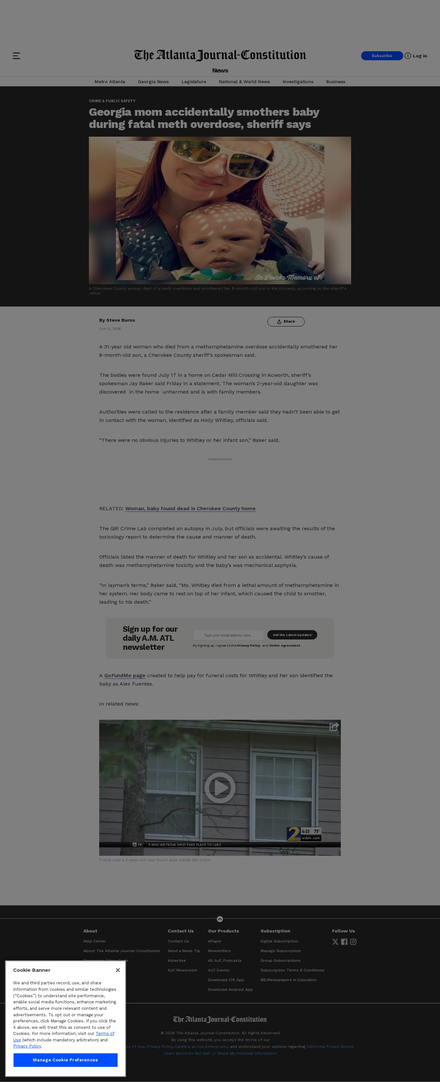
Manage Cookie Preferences (65, 1060)
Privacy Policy (27, 1046)
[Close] (118, 970)
